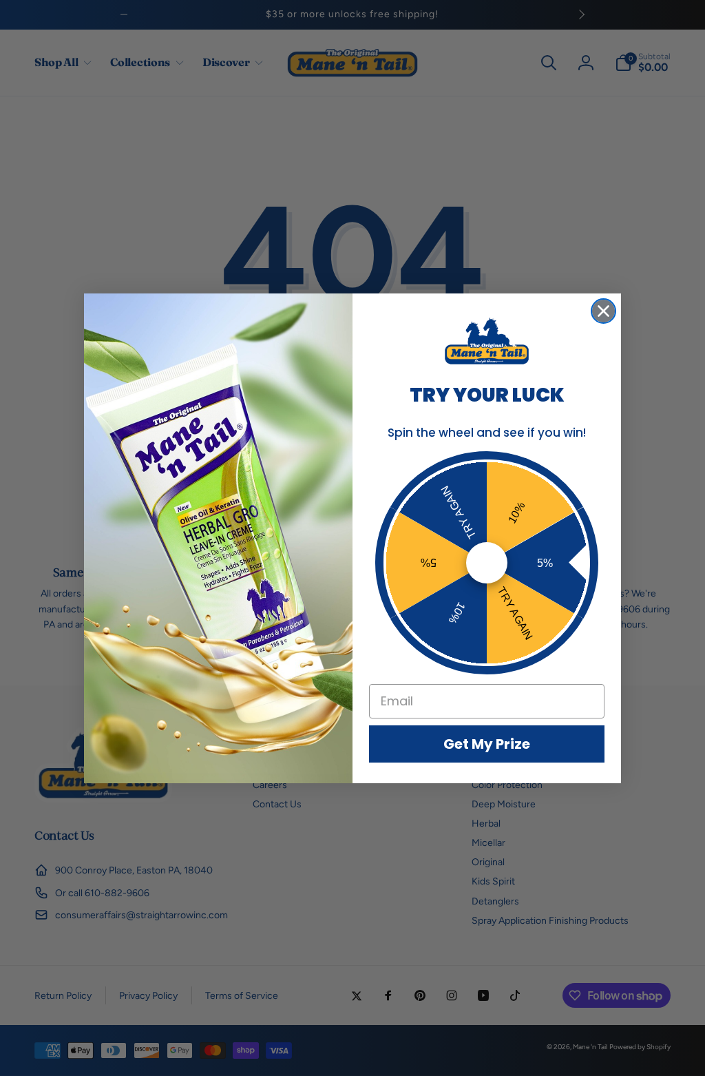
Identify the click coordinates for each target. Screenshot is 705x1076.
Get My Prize (486, 744)
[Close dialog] (603, 311)
